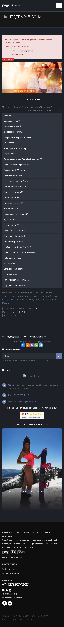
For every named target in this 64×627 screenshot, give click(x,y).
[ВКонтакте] (23, 345)
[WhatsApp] (36, 345)
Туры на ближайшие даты (20, 299)
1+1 (31, 293)
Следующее (36, 337)
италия (32, 360)
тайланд (39, 360)
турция (15, 360)
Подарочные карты (12, 573)
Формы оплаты (10, 569)
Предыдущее (12, 337)
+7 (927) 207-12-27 (20, 395)
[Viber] (32, 345)
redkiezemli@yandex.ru (25, 401)
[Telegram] (41, 345)
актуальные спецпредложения (24, 51)
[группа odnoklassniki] (4, 603)
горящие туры (17, 54)
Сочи (4, 299)
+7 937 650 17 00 (17, 312)
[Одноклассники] (28, 345)
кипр (45, 360)
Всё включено (41, 293)
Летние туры (14, 296)
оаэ (20, 360)
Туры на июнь (41, 299)
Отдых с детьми (29, 296)
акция (25, 360)
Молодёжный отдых (48, 296)
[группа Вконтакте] (10, 603)
